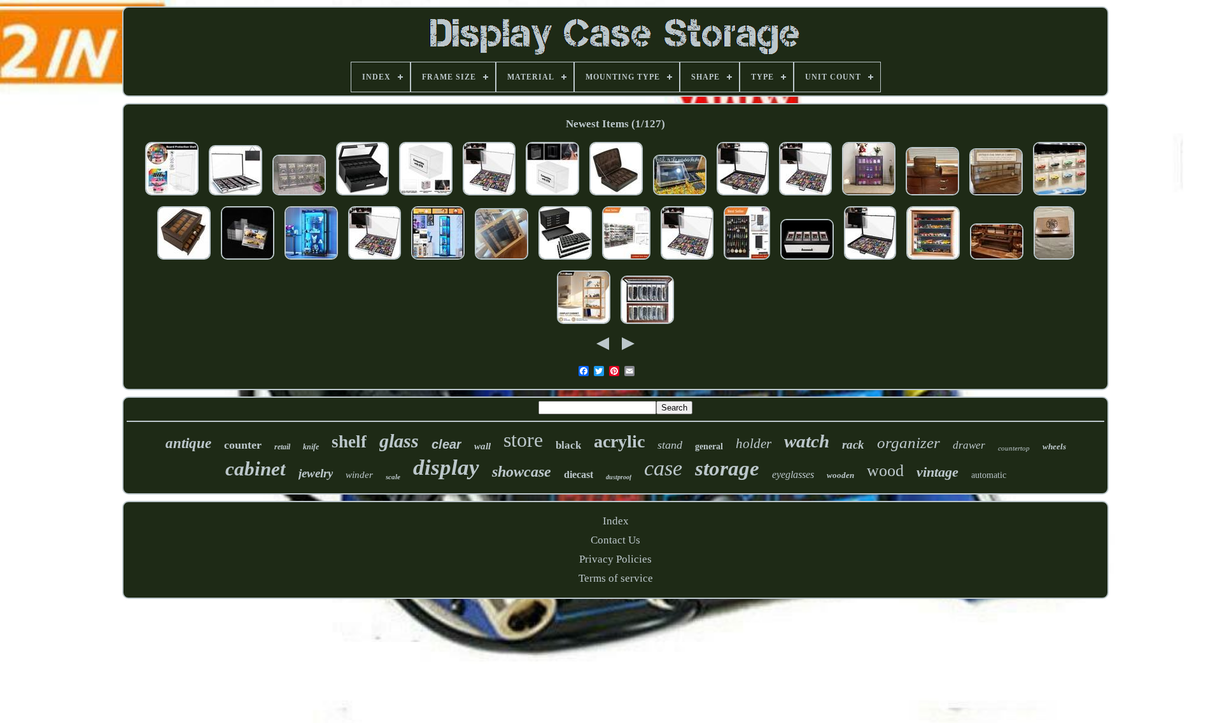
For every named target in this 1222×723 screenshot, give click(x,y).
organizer (908, 442)
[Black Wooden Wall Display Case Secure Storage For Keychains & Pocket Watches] (747, 260)
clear (446, 444)
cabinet (255, 469)
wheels (1054, 446)
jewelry (315, 473)
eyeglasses (793, 474)
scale (393, 477)
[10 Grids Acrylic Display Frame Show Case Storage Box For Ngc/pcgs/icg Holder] (299, 196)
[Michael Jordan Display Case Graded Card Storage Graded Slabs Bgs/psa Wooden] (807, 260)
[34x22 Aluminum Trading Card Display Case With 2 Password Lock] (489, 196)
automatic (988, 475)
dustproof (618, 477)
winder (359, 475)
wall (482, 446)
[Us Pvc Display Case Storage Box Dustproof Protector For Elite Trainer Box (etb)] (425, 196)
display (446, 467)
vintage (937, 472)
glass (399, 440)
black (568, 445)
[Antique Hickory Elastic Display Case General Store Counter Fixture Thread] (996, 260)
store (523, 439)
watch (806, 441)
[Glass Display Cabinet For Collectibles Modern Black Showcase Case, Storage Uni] (437, 260)
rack (853, 444)
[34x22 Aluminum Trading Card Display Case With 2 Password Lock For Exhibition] (374, 260)
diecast (578, 474)
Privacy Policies (615, 559)
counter (243, 445)
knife (311, 446)
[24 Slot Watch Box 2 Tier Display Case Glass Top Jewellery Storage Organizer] (183, 260)
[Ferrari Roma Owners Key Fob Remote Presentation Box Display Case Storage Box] (679, 196)
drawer (969, 445)
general (709, 446)
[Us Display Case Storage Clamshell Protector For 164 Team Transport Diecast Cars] (247, 260)
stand (669, 445)
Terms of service (616, 578)
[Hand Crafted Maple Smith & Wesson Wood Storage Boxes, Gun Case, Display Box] (1054, 260)
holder (753, 443)
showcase (521, 471)
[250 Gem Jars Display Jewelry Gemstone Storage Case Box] (565, 260)
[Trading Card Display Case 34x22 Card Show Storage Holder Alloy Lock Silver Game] (235, 196)
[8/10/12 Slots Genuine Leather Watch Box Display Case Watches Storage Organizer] (616, 196)
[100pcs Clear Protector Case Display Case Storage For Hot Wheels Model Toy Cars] (171, 196)
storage (727, 468)
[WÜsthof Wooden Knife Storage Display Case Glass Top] (501, 260)
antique (188, 443)
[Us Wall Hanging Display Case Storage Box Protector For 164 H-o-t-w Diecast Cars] (1059, 196)
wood (885, 470)
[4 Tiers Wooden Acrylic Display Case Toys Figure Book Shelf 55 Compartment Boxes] (583, 324)
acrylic (619, 441)
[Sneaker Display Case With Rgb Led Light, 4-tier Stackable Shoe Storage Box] (868, 196)
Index (616, 521)
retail (282, 446)
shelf (349, 441)
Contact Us (615, 540)
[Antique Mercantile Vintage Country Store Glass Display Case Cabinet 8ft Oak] (996, 196)
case (663, 468)
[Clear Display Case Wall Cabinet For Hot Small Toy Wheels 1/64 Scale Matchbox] (626, 260)
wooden (840, 475)
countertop (1014, 448)
